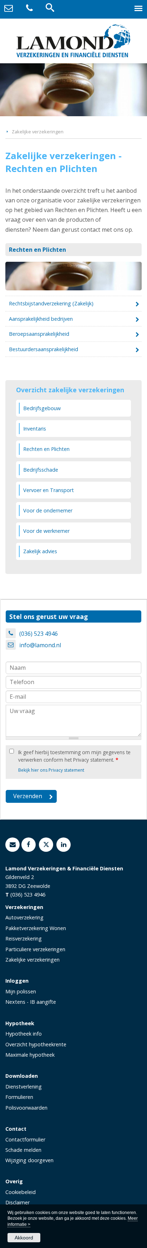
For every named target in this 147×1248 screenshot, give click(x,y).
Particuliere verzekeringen (35, 949)
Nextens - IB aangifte (30, 1001)
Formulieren (19, 1097)
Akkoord (24, 1237)
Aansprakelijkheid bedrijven (41, 318)
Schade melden (23, 1149)
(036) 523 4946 (38, 634)
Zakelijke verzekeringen (38, 131)
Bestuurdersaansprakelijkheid (43, 349)
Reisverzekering (23, 938)
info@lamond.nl (40, 645)
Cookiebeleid (20, 1192)
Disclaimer (17, 1202)
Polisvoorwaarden (26, 1107)
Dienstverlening (23, 1086)
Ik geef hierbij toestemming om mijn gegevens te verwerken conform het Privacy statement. (74, 756)
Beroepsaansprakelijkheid (39, 333)
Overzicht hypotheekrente (35, 1044)
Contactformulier (25, 1139)
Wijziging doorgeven (29, 1160)
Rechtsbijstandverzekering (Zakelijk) (51, 303)
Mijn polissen (20, 991)
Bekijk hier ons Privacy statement (51, 770)
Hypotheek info (23, 1033)
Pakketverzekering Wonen (35, 928)
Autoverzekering (24, 917)
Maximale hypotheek (30, 1054)
